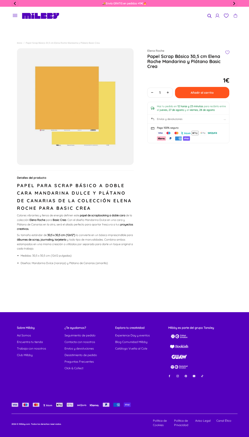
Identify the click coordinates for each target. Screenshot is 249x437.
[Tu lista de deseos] (226, 15)
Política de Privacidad (181, 423)
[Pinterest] (186, 376)
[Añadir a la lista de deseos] (227, 52)
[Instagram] (177, 376)
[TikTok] (202, 376)
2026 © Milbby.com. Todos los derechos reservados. (36, 424)
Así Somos (24, 335)
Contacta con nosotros (80, 342)
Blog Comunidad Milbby (131, 342)
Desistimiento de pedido (81, 355)
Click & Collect (74, 368)
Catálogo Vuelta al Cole (131, 348)
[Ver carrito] (235, 15)
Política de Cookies (160, 423)
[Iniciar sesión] (217, 15)
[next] (234, 3)
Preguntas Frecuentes (79, 361)
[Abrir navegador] (15, 15)
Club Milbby (25, 355)
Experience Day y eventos (132, 335)
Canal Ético (223, 420)
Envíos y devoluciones (79, 348)
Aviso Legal (203, 420)
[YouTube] (194, 376)
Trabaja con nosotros (31, 348)
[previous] (15, 3)
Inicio (19, 43)
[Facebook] (169, 376)
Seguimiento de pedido (80, 335)
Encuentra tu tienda (30, 342)
